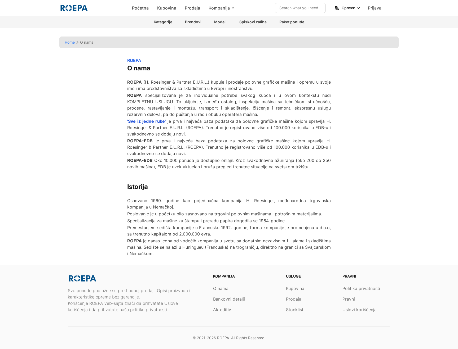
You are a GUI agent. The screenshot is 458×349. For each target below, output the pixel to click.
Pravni (348, 299)
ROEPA (223, 338)
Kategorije (163, 22)
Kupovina (166, 8)
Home (70, 42)
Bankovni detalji (229, 299)
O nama (220, 288)
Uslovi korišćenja (359, 309)
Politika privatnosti (361, 288)
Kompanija (219, 8)
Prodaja (192, 8)
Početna (140, 8)
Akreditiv (222, 309)
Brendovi (193, 22)
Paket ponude (291, 22)
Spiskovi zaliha (253, 22)
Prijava (374, 8)
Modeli (220, 22)
